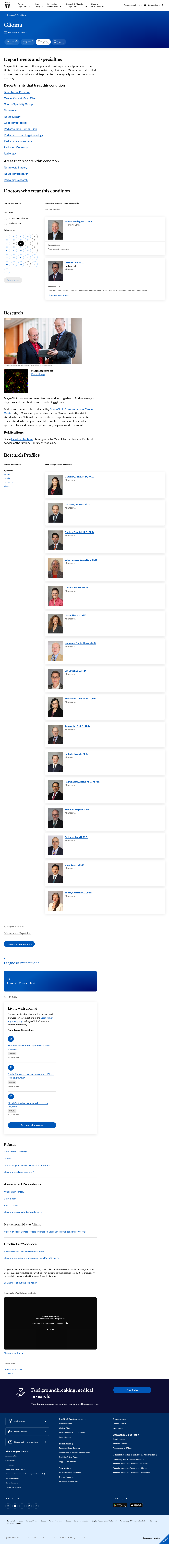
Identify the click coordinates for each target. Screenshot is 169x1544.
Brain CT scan (11, 1205)
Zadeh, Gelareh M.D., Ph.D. (79, 892)
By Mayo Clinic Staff (14, 926)
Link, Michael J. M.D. (75, 670)
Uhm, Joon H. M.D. (74, 864)
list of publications (22, 439)
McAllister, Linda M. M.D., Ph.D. (81, 698)
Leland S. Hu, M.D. (74, 262)
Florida (7, 478)
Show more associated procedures (21, 1211)
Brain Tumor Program (17, 92)
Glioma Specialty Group (18, 104)
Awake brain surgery (14, 1191)
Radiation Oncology (16, 147)
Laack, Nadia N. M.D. (76, 615)
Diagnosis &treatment (28, 42)
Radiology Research (16, 180)
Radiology (10, 153)
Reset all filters (13, 280)
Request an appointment (19, 943)
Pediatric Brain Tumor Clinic (20, 129)
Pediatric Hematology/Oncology (23, 135)
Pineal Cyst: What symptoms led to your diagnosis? (28, 1105)
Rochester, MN (15, 223)
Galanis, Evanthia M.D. (76, 587)
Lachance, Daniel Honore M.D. (80, 643)
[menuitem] (12, 42)
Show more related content (18, 1171)
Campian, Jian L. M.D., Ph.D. (79, 476)
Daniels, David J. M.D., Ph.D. (79, 532)
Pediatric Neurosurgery (18, 141)
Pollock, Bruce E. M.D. (76, 753)
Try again (50, 1329)
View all (7, 486)
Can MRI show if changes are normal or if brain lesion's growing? (31, 1076)
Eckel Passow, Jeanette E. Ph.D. (81, 559)
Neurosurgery (12, 116)
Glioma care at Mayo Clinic (17, 933)
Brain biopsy (10, 1198)
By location (8, 212)
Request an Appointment (18, 32)
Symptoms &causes (12, 42)
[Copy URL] (67, 1323)
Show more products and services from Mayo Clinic (30, 1257)
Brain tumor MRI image (15, 1151)
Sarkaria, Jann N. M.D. (76, 837)
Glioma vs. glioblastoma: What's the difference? (27, 1165)
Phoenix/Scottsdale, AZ (18, 218)
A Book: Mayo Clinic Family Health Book (24, 1251)
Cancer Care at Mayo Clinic (20, 98)
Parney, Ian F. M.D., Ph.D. (77, 726)
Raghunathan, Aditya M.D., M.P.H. (82, 781)
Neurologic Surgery (15, 167)
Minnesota (8, 482)
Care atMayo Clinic (59, 42)
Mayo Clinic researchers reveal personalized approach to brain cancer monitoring (45, 1231)
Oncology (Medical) (15, 122)
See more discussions (32, 1125)
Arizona (7, 474)
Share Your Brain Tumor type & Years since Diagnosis (29, 1047)
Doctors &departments (43, 42)
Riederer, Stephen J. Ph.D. (78, 809)
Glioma (13, 24)
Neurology (10, 110)
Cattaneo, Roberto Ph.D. (77, 504)
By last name (9, 230)
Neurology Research (16, 173)
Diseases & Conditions (16, 15)
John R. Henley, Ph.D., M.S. (79, 221)
